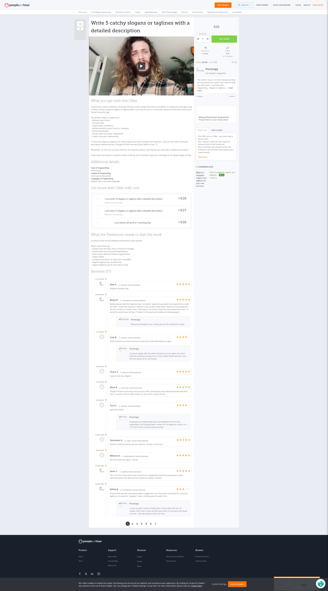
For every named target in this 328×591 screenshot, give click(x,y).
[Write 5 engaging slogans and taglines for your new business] (202, 179)
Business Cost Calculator (175, 556)
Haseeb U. (213, 178)
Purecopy (212, 69)
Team (81, 561)
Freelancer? (318, 5)
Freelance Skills (201, 561)
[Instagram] (99, 574)
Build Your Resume (281, 5)
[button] (244, 5)
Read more (202, 157)
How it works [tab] (216, 130)
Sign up (307, 5)
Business (185, 12)
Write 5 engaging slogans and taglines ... (222, 173)
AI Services (82, 12)
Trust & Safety (113, 561)
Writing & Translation (123, 12)
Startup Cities (171, 561)
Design (137, 12)
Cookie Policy (196, 586)
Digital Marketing (151, 12)
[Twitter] (86, 574)
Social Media (237, 12)
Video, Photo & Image (169, 12)
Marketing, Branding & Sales (217, 12)
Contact (232, 96)
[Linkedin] (92, 574)
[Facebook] (80, 574)
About (81, 556)
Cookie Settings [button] (219, 584)
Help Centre (112, 565)
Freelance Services (202, 556)
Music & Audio (198, 12)
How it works (262, 5)
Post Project (223, 5)
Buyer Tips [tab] (202, 130)
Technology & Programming (101, 12)
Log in (298, 5)
